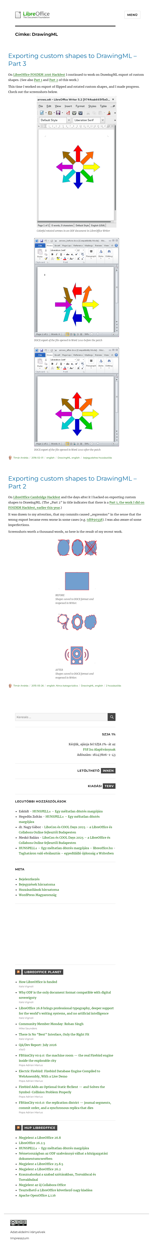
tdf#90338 (94, 519)
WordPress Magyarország (38, 895)
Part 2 (53, 80)
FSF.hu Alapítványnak (99, 749)
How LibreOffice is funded (38, 982)
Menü (132, 15)
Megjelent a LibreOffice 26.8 (40, 1138)
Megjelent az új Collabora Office (42, 1185)
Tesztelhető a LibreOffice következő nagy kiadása (55, 1190)
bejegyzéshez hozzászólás (97, 457)
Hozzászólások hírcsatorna (39, 890)
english (50, 457)
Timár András (20, 457)
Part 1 (38, 80)
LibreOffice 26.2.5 (32, 1143)
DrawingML (64, 457)
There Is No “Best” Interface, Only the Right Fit (54, 1034)
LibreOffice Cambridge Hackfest (36, 497)
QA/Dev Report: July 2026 (38, 1045)
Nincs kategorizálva (67, 685)
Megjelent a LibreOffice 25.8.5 (41, 1164)
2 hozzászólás (113, 685)
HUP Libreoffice (39, 1128)
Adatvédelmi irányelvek (27, 1232)
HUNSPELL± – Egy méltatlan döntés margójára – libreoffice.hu (66, 848)
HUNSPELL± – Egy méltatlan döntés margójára (67, 811)
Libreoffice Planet (43, 972)
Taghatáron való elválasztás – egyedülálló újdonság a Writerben (66, 853)
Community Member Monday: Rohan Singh (51, 1024)
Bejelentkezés (29, 879)
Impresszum (19, 1238)
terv (109, 786)
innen (108, 770)
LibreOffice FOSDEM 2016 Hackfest (39, 74)
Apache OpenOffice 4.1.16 (37, 1195)
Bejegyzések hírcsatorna (37, 884)
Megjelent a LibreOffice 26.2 (40, 1169)
